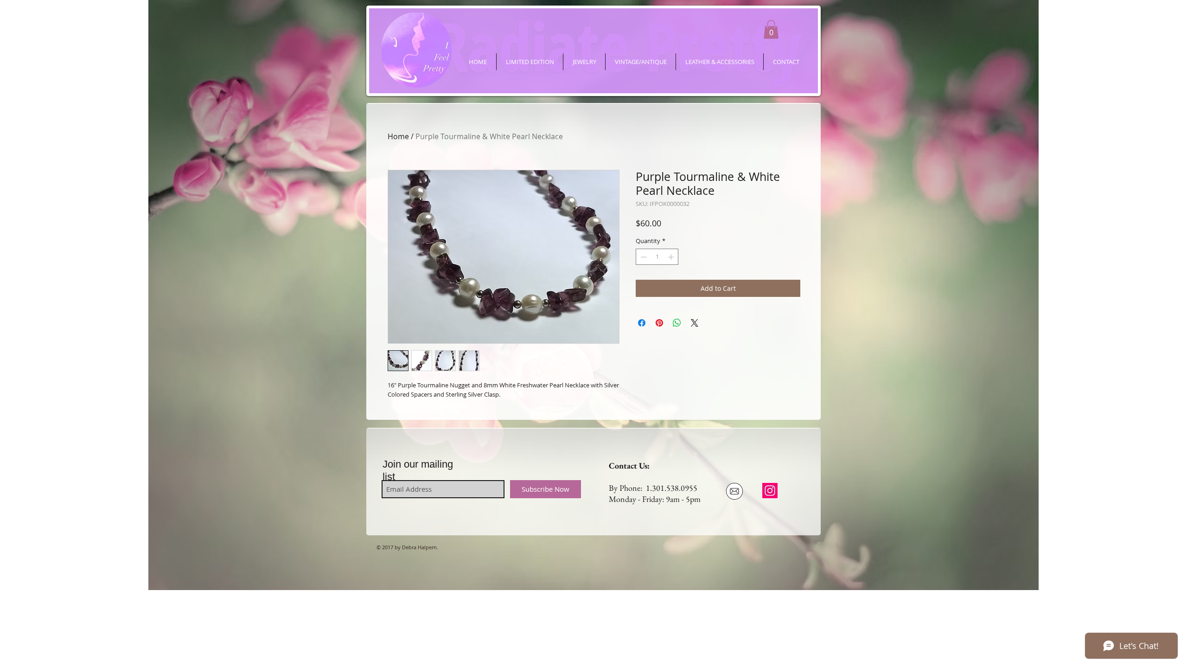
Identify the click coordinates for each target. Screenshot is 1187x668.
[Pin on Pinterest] (659, 322)
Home (398, 136)
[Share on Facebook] (641, 322)
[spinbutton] (657, 257)
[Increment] (671, 257)
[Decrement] (642, 257)
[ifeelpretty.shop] (770, 490)
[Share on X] (694, 322)
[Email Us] (734, 491)
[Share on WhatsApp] (677, 322)
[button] (771, 29)
